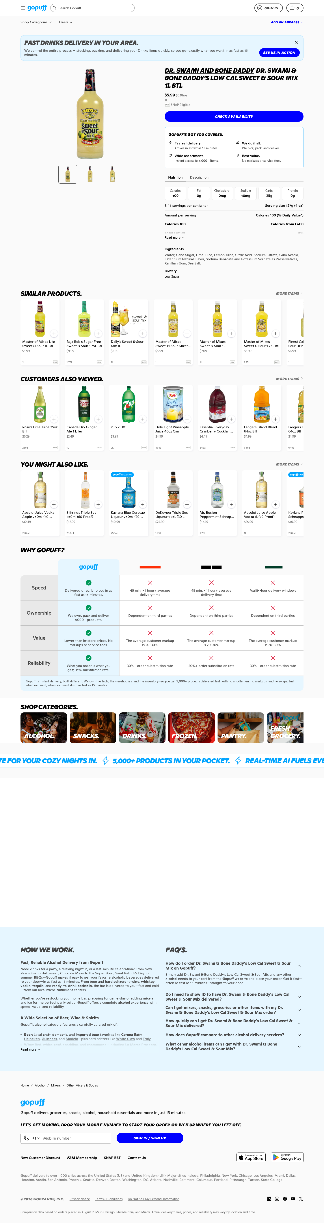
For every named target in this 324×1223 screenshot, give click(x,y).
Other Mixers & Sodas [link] (82, 1085)
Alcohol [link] (40, 1085)
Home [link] (24, 1085)
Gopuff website (235, 978)
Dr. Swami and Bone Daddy (209, 70)
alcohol (171, 978)
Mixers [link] (56, 1085)
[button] (295, 8)
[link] (37, 8)
